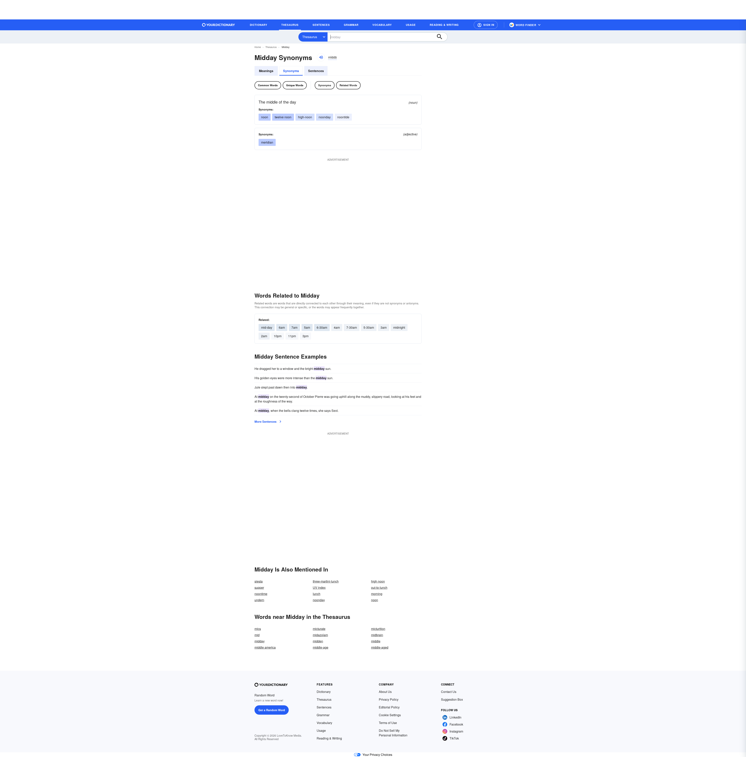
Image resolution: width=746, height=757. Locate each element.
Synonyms (291, 71)
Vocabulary (324, 722)
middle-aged (379, 647)
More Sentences (265, 421)
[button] (486, 25)
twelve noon (283, 117)
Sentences (316, 71)
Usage (321, 730)
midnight (399, 327)
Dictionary (324, 691)
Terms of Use (388, 722)
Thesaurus (309, 37)
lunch (316, 593)
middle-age (320, 647)
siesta (258, 581)
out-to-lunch (379, 587)
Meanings (266, 71)
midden (318, 641)
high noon (378, 581)
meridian (267, 142)
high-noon (305, 117)
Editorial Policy (389, 707)
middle (375, 641)
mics (257, 628)
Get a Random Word (271, 710)
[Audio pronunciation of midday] (321, 57)
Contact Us (448, 691)
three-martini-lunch (326, 581)
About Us (385, 691)
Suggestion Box (452, 699)
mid (257, 635)
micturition (378, 628)
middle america (265, 647)
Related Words (348, 85)
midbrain (377, 635)
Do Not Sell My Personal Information (393, 732)
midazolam (320, 635)
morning (376, 593)
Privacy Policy (388, 699)
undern (259, 600)
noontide (343, 117)
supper (259, 587)
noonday (325, 117)
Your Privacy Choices (377, 754)
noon (264, 117)
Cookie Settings (390, 715)
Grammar (323, 715)
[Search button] (441, 37)
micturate (319, 628)
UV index (319, 587)
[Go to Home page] (218, 25)
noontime (260, 593)
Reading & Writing (329, 738)
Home (257, 47)
